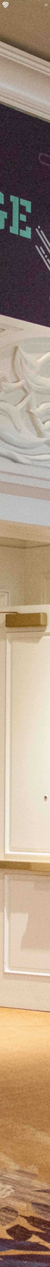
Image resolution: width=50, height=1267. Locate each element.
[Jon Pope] (5, 5)
